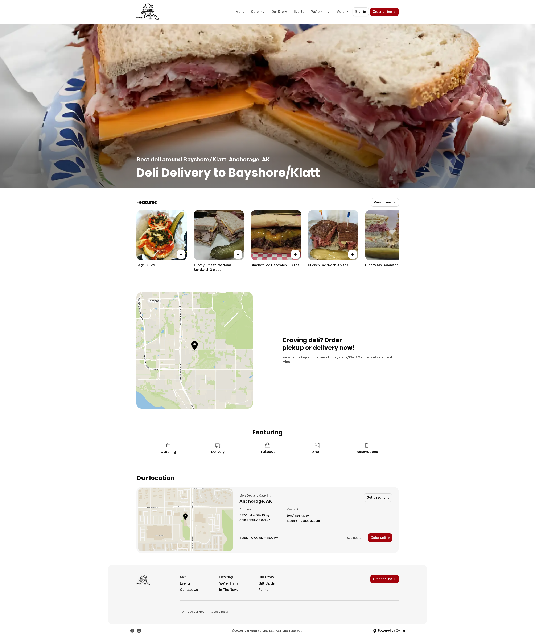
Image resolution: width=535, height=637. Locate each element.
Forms (263, 589)
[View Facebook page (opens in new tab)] (132, 630)
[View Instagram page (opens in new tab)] (138, 630)
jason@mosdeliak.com (303, 521)
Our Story (279, 11)
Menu (240, 11)
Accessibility (219, 611)
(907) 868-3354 (298, 516)
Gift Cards (267, 583)
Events (299, 11)
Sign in (360, 11)
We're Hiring (320, 11)
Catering (258, 11)
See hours (354, 538)
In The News (229, 589)
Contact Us (189, 589)
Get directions (378, 497)
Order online (380, 537)
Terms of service (192, 611)
